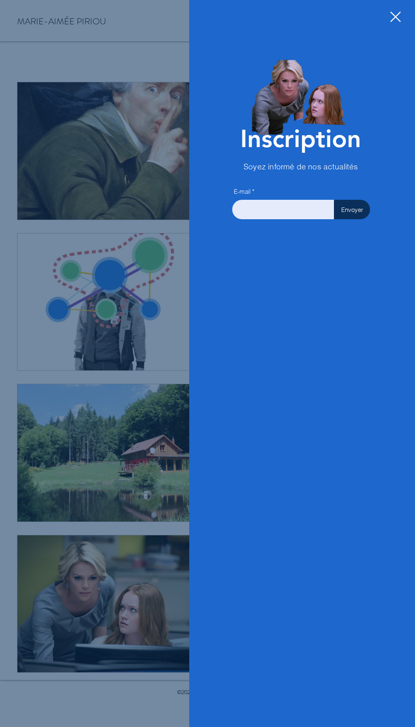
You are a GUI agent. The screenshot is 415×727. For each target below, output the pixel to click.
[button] (395, 17)
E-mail (242, 191)
